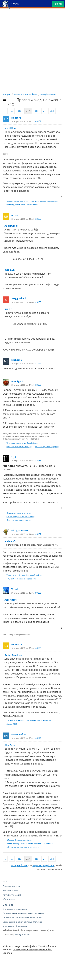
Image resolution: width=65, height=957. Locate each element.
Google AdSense (48, 94)
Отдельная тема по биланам (19, 513)
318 (36, 110)
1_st (13, 457)
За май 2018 (11, 724)
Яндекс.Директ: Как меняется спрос (22, 204)
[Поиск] (49, 4)
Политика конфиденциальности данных (23, 913)
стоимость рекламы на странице (21, 516)
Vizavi (14, 589)
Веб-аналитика (10, 890)
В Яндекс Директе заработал (19, 840)
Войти (58, 4)
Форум (6, 94)
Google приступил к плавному (45, 201)
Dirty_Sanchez (19, 530)
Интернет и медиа (12, 894)
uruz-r (14, 215)
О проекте (8, 904)
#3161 (38, 121)
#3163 (38, 302)
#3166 (38, 460)
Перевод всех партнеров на (18, 520)
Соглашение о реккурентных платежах (22, 921)
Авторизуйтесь (19, 865)
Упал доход (11, 575)
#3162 (38, 218)
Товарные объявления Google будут (22, 443)
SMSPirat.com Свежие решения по (21, 578)
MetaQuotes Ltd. (22, 934)
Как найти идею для (15, 720)
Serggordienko (19, 298)
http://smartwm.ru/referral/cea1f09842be (20, 439)
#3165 (38, 384)
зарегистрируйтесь (43, 865)
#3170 (38, 737)
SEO (4, 881)
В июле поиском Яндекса (17, 201)
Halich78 (16, 117)
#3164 (38, 363)
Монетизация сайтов (25, 94)
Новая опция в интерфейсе (47, 446)
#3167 (38, 534)
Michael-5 (16, 359)
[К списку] (9, 100)
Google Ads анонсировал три (19, 446)
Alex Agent (17, 381)
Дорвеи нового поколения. (39, 720)
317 (28, 110)
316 (19, 110)
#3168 (38, 592)
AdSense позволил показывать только (23, 847)
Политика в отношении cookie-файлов (22, 917)
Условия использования (15, 909)
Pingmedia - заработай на (30, 575)
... (12, 110)
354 (52, 110)
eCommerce (9, 899)
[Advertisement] (32, 16)
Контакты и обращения (15, 926)
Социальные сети (11, 886)
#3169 (38, 647)
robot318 (16, 644)
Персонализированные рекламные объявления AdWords (31, 843)
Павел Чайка (18, 734)
